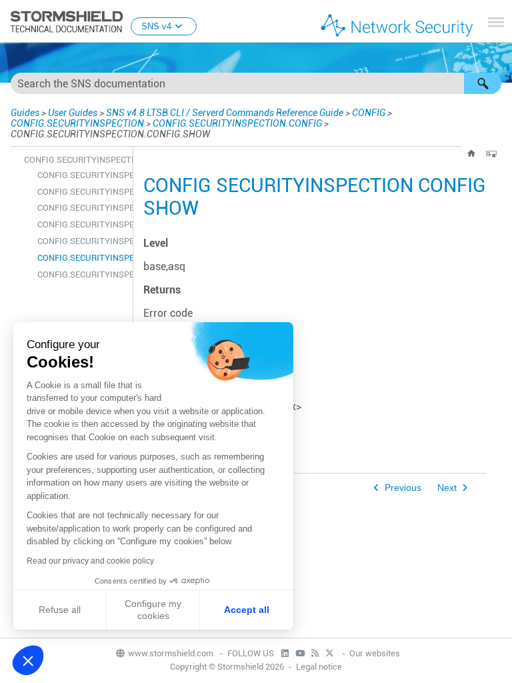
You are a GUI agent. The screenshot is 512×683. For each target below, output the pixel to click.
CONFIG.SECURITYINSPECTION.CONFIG (237, 123)
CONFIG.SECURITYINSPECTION (77, 123)
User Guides (72, 112)
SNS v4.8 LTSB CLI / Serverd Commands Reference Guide (224, 112)
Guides (25, 112)
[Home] (471, 153)
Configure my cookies (153, 609)
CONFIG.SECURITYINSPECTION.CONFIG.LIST (81, 224)
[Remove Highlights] (491, 153)
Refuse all (60, 609)
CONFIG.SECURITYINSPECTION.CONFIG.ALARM (81, 175)
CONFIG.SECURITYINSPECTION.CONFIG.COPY (81, 192)
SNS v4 (156, 26)
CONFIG (368, 112)
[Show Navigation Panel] (496, 22)
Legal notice (319, 667)
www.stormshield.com (171, 653)
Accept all (246, 609)
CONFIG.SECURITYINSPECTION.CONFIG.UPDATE (81, 274)
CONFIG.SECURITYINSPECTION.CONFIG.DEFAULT (81, 208)
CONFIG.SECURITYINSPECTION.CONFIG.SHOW (81, 258)
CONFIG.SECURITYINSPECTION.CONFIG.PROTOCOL (81, 241)
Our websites (374, 653)
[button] (482, 83)
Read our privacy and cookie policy (90, 561)
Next (447, 488)
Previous (403, 488)
